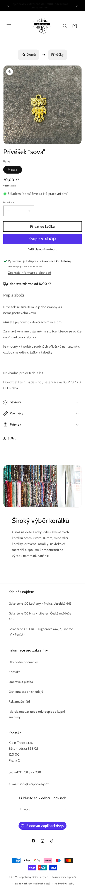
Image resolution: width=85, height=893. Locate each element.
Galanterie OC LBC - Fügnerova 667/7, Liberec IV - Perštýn (41, 631)
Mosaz (12, 170)
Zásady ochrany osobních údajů (32, 883)
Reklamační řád (19, 701)
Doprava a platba (21, 682)
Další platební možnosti (43, 249)
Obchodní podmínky (23, 662)
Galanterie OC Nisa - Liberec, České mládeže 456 (40, 616)
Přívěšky (57, 55)
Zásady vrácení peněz (64, 877)
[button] (9, 26)
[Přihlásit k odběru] (65, 810)
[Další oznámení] (77, 6)
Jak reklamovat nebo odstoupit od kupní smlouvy (37, 714)
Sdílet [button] (12, 438)
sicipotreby (25, 876)
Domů (31, 55)
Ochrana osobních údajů (26, 692)
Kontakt (14, 672)
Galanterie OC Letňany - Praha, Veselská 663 (40, 603)
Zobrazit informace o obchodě (29, 273)
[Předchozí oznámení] (8, 6)
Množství (9, 202)
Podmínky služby (64, 883)
